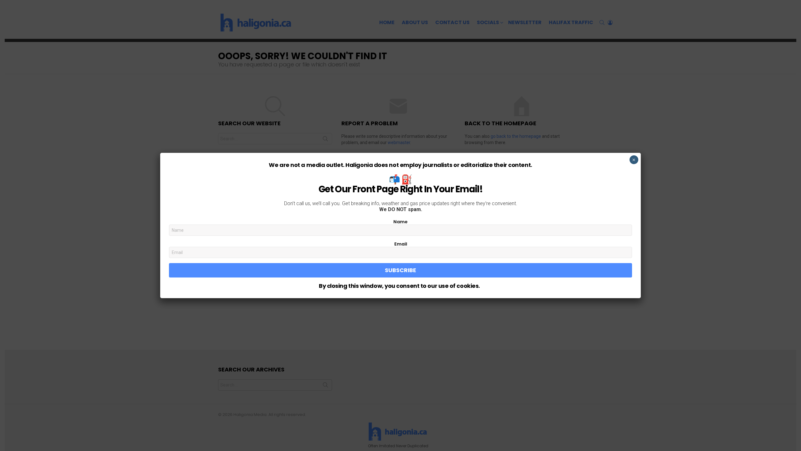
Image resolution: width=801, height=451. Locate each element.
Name (400, 222)
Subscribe (400, 270)
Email (400, 244)
